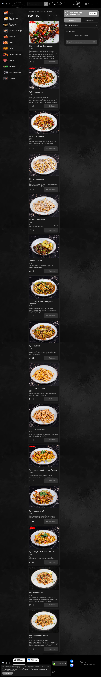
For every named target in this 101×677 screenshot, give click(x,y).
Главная (31, 11)
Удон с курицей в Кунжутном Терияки (41, 302)
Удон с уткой (34, 346)
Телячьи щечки (35, 261)
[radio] (72, 20)
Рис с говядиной (36, 593)
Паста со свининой (37, 220)
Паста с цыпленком (37, 179)
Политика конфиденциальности (87, 663)
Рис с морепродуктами (38, 635)
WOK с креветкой (36, 92)
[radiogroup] (81, 20)
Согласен (7, 673)
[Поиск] (46, 4)
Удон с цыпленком (37, 388)
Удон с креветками (37, 429)
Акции (18, 2)
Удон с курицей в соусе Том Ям (42, 552)
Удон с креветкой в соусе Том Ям (43, 470)
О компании (18, 4)
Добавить (52, 62)
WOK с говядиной (36, 136)
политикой (14, 669)
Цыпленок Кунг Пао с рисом (41, 46)
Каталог (40, 11)
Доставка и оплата (19, 6)
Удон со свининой (36, 511)
